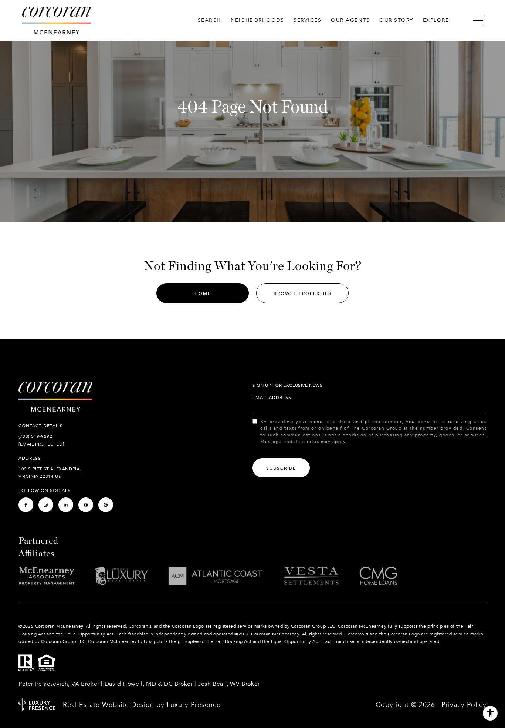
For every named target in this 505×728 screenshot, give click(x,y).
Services (307, 20)
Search (209, 20)
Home (202, 293)
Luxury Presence (194, 704)
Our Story (396, 20)
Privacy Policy (464, 704)
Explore (436, 20)
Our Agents (350, 20)
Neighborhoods (257, 20)
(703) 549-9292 (35, 436)
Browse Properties (303, 293)
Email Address (272, 397)
